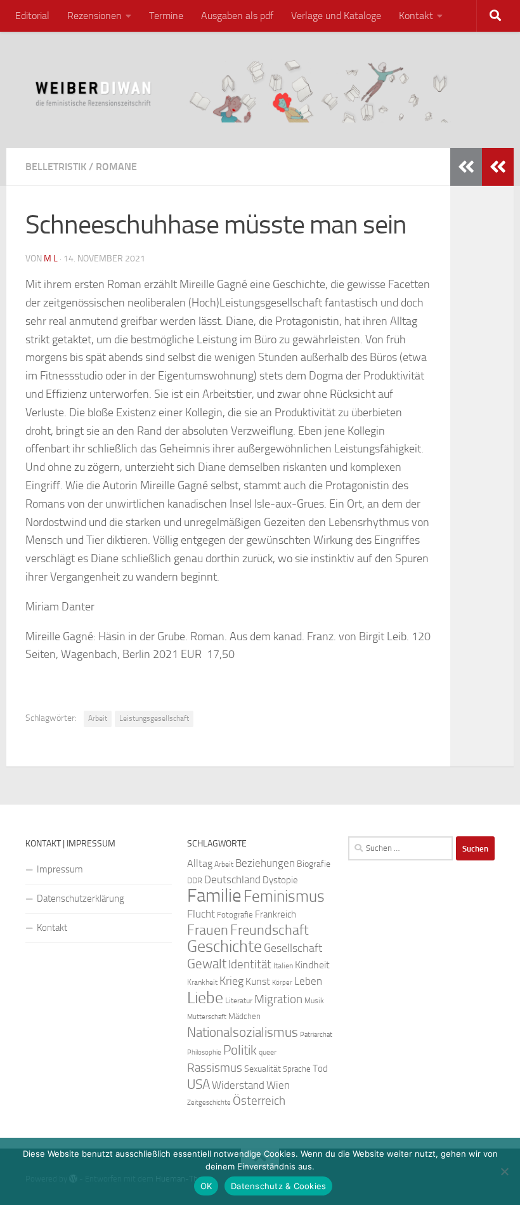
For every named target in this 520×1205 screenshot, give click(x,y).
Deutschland (232, 879)
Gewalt (206, 963)
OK (206, 1186)
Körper (282, 982)
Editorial (32, 16)
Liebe (205, 998)
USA (198, 1084)
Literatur (238, 1000)
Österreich (259, 1100)
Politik (240, 1050)
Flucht (201, 913)
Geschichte (224, 946)
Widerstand (238, 1085)
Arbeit (97, 718)
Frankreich (275, 914)
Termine (166, 16)
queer (267, 1052)
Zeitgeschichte (209, 1102)
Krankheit (202, 982)
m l (51, 258)
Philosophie (204, 1052)
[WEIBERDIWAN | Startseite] (260, 89)
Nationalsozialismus (242, 1032)
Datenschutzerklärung (80, 898)
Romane (116, 167)
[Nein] (504, 1171)
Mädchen (244, 1016)
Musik (314, 1000)
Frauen (207, 930)
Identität (249, 964)
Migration (278, 999)
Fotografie (235, 914)
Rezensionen (94, 16)
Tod (320, 1068)
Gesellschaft (293, 948)
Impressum (60, 869)
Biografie (313, 864)
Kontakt (416, 16)
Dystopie (280, 880)
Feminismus (284, 896)
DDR (194, 880)
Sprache (297, 1068)
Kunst (257, 981)
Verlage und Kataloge (336, 16)
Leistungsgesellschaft (154, 718)
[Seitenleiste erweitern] (498, 167)
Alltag (199, 863)
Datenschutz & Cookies (278, 1186)
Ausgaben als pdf (237, 16)
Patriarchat (316, 1035)
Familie (214, 896)
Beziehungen (265, 863)
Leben (308, 981)
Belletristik (55, 167)
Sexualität (262, 1068)
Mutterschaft (206, 1017)
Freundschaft (269, 929)
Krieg (231, 981)
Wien (278, 1085)
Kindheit (312, 965)
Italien (283, 965)
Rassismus (214, 1068)
